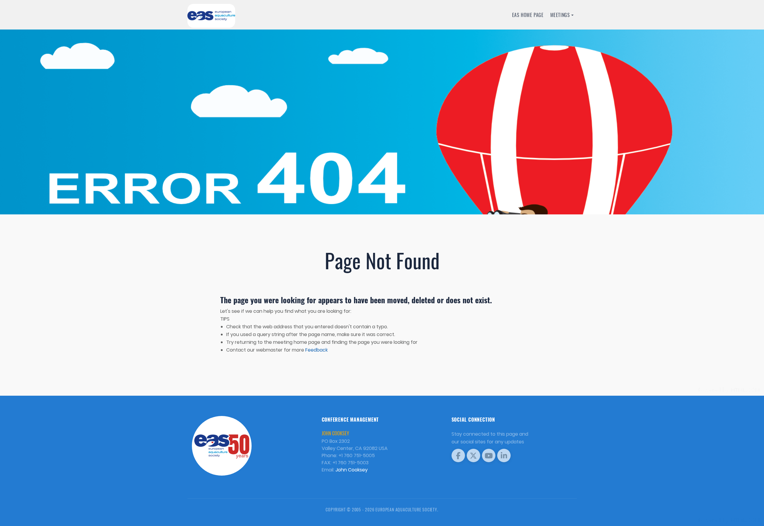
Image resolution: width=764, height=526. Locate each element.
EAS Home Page (528, 14)
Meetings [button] (560, 14)
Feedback (316, 349)
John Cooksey (351, 469)
